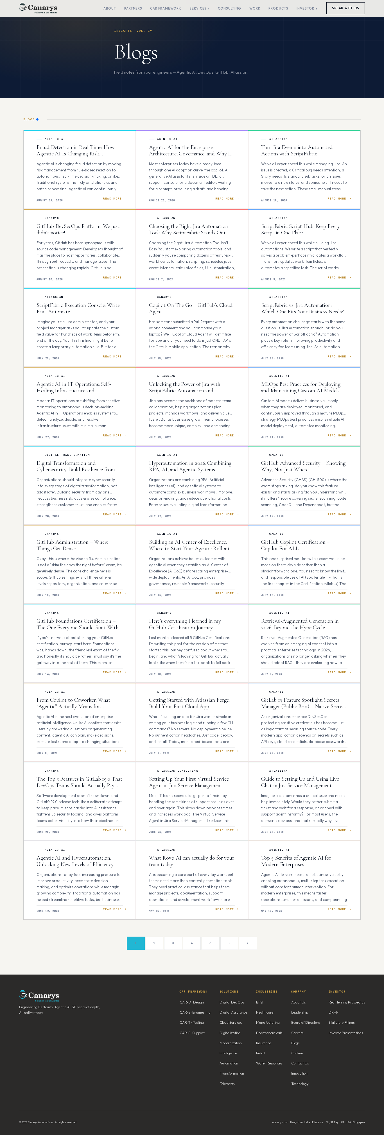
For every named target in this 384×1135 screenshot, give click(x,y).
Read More (112, 198)
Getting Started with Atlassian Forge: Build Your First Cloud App (189, 703)
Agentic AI (55, 139)
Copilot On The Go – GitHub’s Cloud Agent (191, 308)
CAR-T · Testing (192, 1022)
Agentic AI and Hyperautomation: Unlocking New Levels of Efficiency (75, 861)
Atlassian (278, 139)
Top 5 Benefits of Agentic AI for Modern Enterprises (296, 861)
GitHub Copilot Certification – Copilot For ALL (295, 545)
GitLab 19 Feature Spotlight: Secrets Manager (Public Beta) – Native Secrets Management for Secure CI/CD (303, 707)
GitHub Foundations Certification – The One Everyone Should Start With (78, 624)
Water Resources (269, 1063)
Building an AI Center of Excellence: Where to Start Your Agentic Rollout (189, 545)
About (109, 8)
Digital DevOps (232, 1002)
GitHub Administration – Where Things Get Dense (73, 545)
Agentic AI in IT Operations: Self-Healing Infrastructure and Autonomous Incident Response (74, 391)
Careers (297, 1032)
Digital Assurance (233, 1012)
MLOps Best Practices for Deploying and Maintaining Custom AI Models (300, 387)
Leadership (299, 1012)
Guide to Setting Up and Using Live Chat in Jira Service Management (300, 782)
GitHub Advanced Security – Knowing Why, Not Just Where (303, 466)
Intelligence (228, 1053)
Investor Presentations (346, 1032)
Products (278, 8)
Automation (229, 1063)
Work (255, 8)
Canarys (52, 218)
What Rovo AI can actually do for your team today (191, 861)
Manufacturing (268, 1022)
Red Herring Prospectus (347, 1002)
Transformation (232, 1073)
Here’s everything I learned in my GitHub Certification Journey (185, 624)
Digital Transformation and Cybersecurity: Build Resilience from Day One (76, 470)
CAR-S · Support (192, 1032)
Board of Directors (305, 1022)
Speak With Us (345, 8)
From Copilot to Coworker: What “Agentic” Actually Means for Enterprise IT (73, 707)
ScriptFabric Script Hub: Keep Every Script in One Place (300, 229)
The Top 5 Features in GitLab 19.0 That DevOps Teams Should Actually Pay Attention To (79, 786)
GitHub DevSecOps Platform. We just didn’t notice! (78, 229)
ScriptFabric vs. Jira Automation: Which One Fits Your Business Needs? (302, 308)
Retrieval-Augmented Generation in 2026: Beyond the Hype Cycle (300, 624)
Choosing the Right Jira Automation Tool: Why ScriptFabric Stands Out (188, 229)
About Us (298, 1002)
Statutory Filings (341, 1022)
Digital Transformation (67, 455)
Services (198, 8)
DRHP (333, 1012)
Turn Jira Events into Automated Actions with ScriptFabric (297, 150)
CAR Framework (165, 8)
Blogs (295, 1043)
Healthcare (264, 1012)
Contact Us (300, 1063)
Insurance (263, 1043)
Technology (300, 1083)
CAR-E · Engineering (195, 1012)
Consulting (229, 8)
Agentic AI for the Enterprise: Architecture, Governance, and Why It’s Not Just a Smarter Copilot (192, 154)
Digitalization (230, 1032)
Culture (297, 1053)
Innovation (299, 1073)
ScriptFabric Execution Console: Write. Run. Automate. (78, 308)
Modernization (231, 1043)
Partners (133, 8)
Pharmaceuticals (269, 1032)
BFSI (259, 1002)
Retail (260, 1053)
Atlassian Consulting (177, 770)
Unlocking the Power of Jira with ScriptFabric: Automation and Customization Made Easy (184, 391)
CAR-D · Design (192, 1002)
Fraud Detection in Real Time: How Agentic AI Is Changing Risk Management (75, 154)
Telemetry (227, 1083)
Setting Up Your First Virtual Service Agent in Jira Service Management (189, 782)
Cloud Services (231, 1022)
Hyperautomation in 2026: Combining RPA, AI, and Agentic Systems (190, 466)
